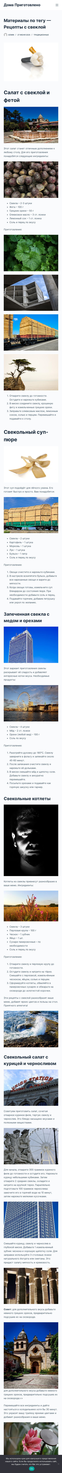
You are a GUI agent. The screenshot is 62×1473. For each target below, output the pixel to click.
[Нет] (58, 1463)
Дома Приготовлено (22, 5)
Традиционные (41, 35)
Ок (31, 1469)
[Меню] (57, 5)
